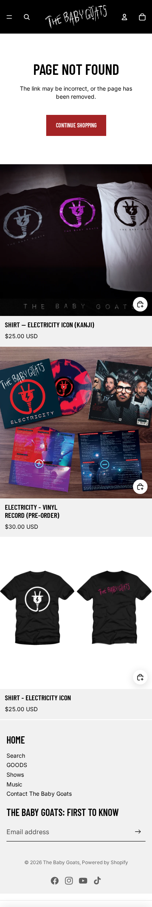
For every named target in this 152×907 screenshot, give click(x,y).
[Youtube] (83, 881)
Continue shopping (76, 125)
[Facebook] (55, 881)
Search (15, 755)
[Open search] (27, 17)
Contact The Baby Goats (39, 793)
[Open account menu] (124, 17)
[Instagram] (69, 881)
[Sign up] (138, 831)
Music (14, 784)
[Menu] (9, 17)
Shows (15, 774)
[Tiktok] (97, 881)
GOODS (16, 764)
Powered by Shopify (105, 862)
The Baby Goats (61, 862)
